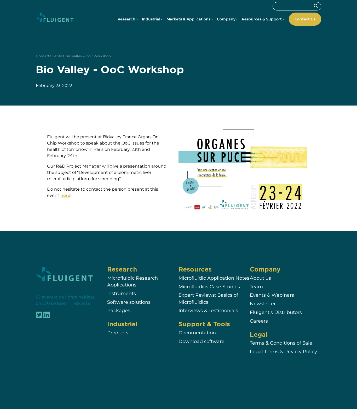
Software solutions (129, 302)
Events (56, 56)
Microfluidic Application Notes (214, 278)
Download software (201, 341)
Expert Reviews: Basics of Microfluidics (208, 298)
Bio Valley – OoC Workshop (88, 56)
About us (260, 278)
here (65, 195)
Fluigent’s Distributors (276, 312)
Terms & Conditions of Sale (281, 343)
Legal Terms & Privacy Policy (283, 352)
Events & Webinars (272, 295)
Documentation (197, 333)
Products (117, 333)
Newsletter (263, 304)
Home (41, 56)
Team (256, 286)
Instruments (121, 293)
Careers (259, 321)
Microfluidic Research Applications (132, 281)
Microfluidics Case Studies (209, 286)
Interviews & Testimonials (208, 310)
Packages (118, 310)
